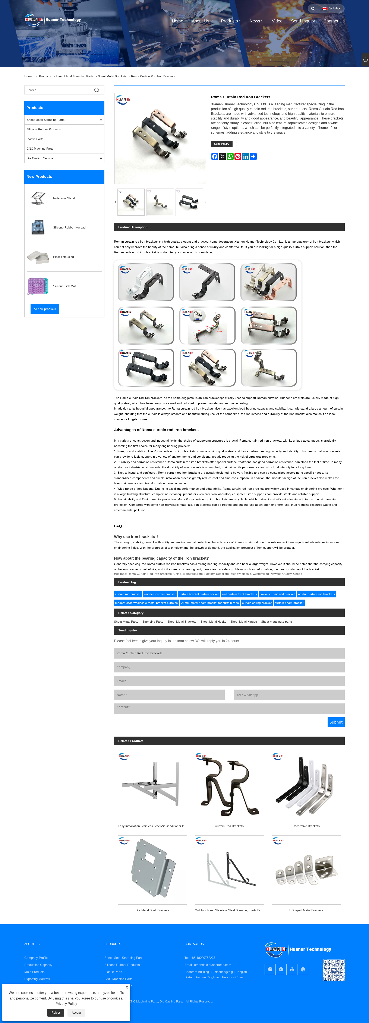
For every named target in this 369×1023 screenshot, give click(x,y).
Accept (76, 1012)
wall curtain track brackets (239, 594)
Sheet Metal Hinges (243, 621)
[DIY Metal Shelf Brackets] (152, 868)
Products (45, 76)
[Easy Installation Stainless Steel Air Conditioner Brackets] (152, 783)
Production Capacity (38, 965)
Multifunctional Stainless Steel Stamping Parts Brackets (231, 910)
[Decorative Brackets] (306, 783)
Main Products (34, 972)
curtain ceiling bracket (257, 602)
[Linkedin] (281, 969)
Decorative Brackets (306, 826)
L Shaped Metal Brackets (306, 910)
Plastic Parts (35, 139)
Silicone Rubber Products (44, 129)
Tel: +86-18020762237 (199, 958)
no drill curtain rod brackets (316, 594)
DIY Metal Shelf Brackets (152, 910)
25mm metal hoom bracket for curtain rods (210, 602)
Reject (55, 1012)
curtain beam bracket (289, 602)
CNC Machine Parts (40, 148)
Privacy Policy (66, 1003)
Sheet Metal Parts (126, 621)
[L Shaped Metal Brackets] (306, 868)
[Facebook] (270, 969)
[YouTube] (291, 969)
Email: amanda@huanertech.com (207, 965)
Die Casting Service (40, 158)
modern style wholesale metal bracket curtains (146, 602)
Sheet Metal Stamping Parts (74, 76)
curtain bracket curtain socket (199, 594)
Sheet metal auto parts (276, 621)
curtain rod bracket (128, 594)
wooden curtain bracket (160, 594)
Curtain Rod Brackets (229, 826)
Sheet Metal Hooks (213, 621)
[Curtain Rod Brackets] (229, 783)
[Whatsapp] (302, 969)
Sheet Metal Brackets (112, 76)
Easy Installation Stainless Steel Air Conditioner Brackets (154, 826)
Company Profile (36, 958)
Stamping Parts (152, 621)
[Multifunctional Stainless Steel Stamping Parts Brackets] (229, 868)
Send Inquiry (221, 143)
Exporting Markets (37, 979)
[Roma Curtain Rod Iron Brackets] (131, 202)
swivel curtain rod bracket (277, 594)
